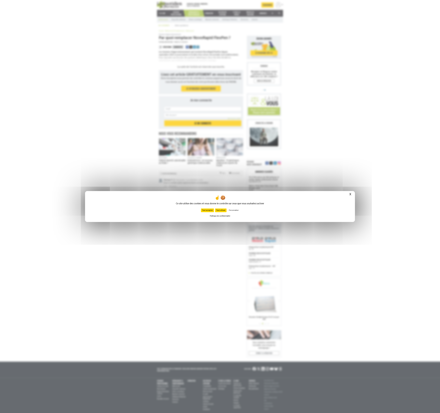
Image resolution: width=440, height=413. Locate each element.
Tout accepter (207, 210)
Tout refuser (220, 210)
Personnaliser (234, 210)
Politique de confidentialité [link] (220, 216)
